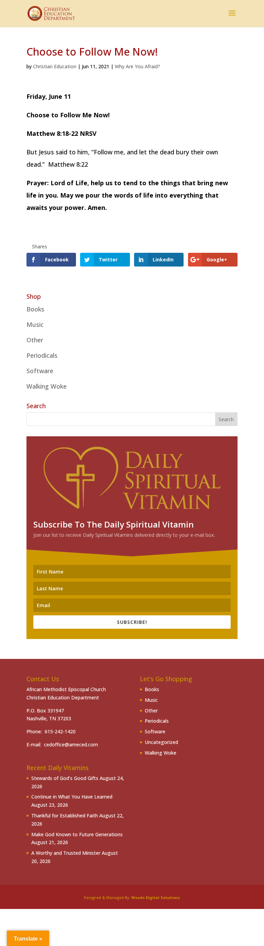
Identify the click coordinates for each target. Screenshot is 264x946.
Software (39, 371)
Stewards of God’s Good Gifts (64, 778)
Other (34, 340)
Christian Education (54, 66)
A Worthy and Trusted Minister (65, 853)
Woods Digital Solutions (155, 897)
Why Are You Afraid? (137, 66)
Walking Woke (46, 386)
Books (35, 309)
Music (35, 324)
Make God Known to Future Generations (77, 834)
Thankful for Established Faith (64, 815)
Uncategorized (161, 742)
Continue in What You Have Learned (71, 796)
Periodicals (41, 355)
